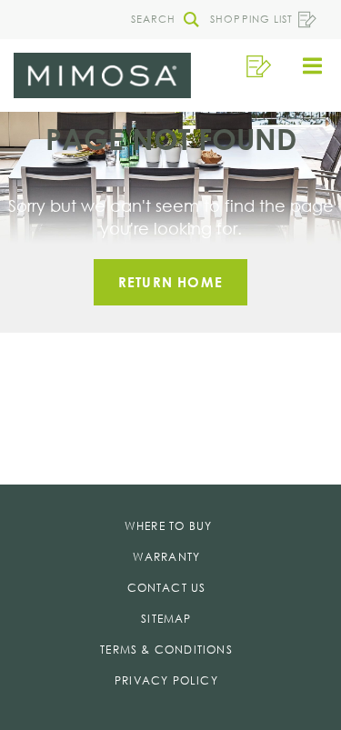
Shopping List (251, 19)
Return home (170, 282)
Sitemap (166, 618)
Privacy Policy (166, 680)
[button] (160, 19)
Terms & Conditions (166, 649)
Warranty (167, 557)
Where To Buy (168, 526)
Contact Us (166, 587)
